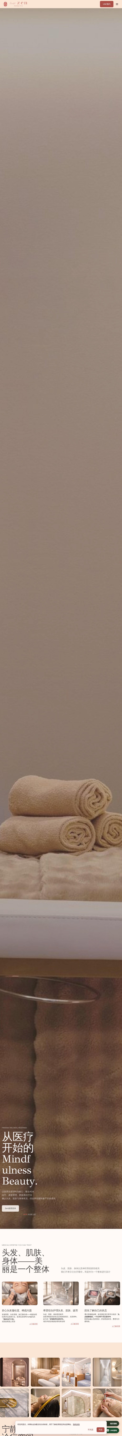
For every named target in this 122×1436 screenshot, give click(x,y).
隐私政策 (76, 1424)
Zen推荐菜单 (10, 1208)
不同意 (90, 1429)
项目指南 (113, 1423)
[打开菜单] (117, 4)
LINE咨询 (113, 1430)
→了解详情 (33, 1324)
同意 (100, 1429)
